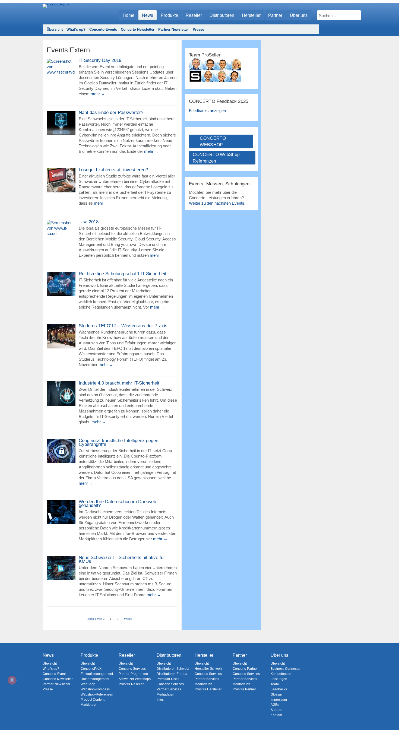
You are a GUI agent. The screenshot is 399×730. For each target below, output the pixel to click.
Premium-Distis (168, 679)
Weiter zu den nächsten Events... (218, 203)
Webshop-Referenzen (97, 694)
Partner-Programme (133, 674)
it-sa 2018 (88, 222)
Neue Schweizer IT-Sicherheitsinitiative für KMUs (122, 559)
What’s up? (76, 29)
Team (275, 684)
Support (276, 710)
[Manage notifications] (12, 680)
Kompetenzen (281, 674)
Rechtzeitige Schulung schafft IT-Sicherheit (122, 274)
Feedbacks (279, 689)
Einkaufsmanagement (97, 674)
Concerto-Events (103, 29)
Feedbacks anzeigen (207, 110)
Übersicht (55, 29)
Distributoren (222, 15)
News (147, 15)
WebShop (88, 684)
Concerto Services (132, 669)
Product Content (92, 700)
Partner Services (169, 689)
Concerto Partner (245, 669)
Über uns (299, 15)
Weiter (128, 618)
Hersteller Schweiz (208, 669)
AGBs (275, 705)
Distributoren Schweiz (173, 669)
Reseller (194, 15)
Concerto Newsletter (137, 29)
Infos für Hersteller (208, 689)
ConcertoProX (91, 669)
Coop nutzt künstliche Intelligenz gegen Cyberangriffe (118, 442)
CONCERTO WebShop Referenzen (216, 157)
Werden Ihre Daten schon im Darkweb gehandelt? (117, 503)
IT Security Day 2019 (99, 60)
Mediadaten (165, 694)
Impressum (279, 700)
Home (128, 15)
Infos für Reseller (131, 684)
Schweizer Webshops (135, 679)
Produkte (169, 15)
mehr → (98, 93)
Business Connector (285, 669)
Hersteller (251, 15)
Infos (160, 700)
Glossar (276, 694)
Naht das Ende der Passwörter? (111, 113)
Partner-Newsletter (173, 29)
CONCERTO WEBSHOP (213, 141)
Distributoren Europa (172, 674)
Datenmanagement (95, 679)
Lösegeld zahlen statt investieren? (113, 170)
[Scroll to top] (391, 716)
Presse (198, 29)
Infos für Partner (244, 689)
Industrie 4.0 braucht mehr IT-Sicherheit (119, 383)
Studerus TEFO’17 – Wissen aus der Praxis (123, 326)
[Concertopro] (56, 12)
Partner (275, 15)
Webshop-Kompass (95, 689)
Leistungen (279, 679)
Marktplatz (88, 705)
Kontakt (276, 715)
